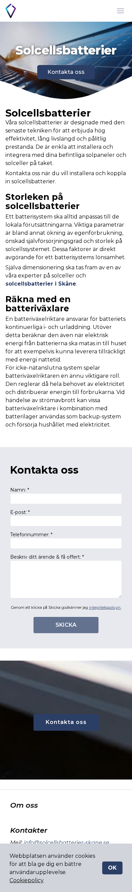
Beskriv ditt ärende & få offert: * (47, 557)
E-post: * (20, 512)
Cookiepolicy (26, 880)
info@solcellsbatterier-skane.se (66, 842)
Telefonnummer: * (31, 535)
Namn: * (19, 490)
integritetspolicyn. (105, 607)
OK (112, 868)
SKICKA (66, 625)
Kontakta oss (66, 72)
